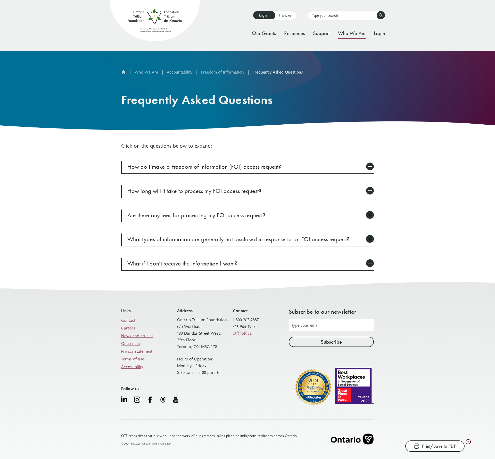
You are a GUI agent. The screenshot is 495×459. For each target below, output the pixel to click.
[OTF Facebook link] (150, 399)
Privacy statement (136, 351)
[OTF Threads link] (162, 399)
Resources (294, 33)
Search (381, 15)
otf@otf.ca (242, 333)
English (264, 15)
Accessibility (132, 366)
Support (321, 33)
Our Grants (264, 33)
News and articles (137, 335)
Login (379, 33)
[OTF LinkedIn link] (124, 399)
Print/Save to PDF (439, 446)
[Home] (155, 21)
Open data (130, 343)
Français (285, 15)
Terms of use (132, 358)
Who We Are (352, 33)
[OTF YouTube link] (175, 399)
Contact (128, 320)
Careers (128, 328)
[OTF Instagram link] (137, 399)
